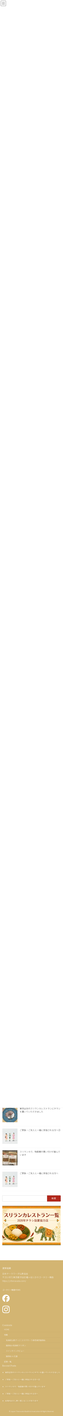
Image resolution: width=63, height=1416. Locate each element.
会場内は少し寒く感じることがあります (21, 1400)
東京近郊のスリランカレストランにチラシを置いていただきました (40, 1110)
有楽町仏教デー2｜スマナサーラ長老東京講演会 (25, 1340)
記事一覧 (7, 1361)
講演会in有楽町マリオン (16, 1345)
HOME (6, 1329)
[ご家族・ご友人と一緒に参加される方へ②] (10, 1137)
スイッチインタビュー (15, 1350)
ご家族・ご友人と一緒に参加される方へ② (40, 1130)
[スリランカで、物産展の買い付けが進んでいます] (10, 1158)
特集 (6, 1334)
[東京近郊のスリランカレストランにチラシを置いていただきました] (10, 1115)
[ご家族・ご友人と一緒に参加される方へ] (10, 1180)
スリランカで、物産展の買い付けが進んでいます (40, 1153)
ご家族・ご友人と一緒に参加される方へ (39, 1173)
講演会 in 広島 (12, 1356)
